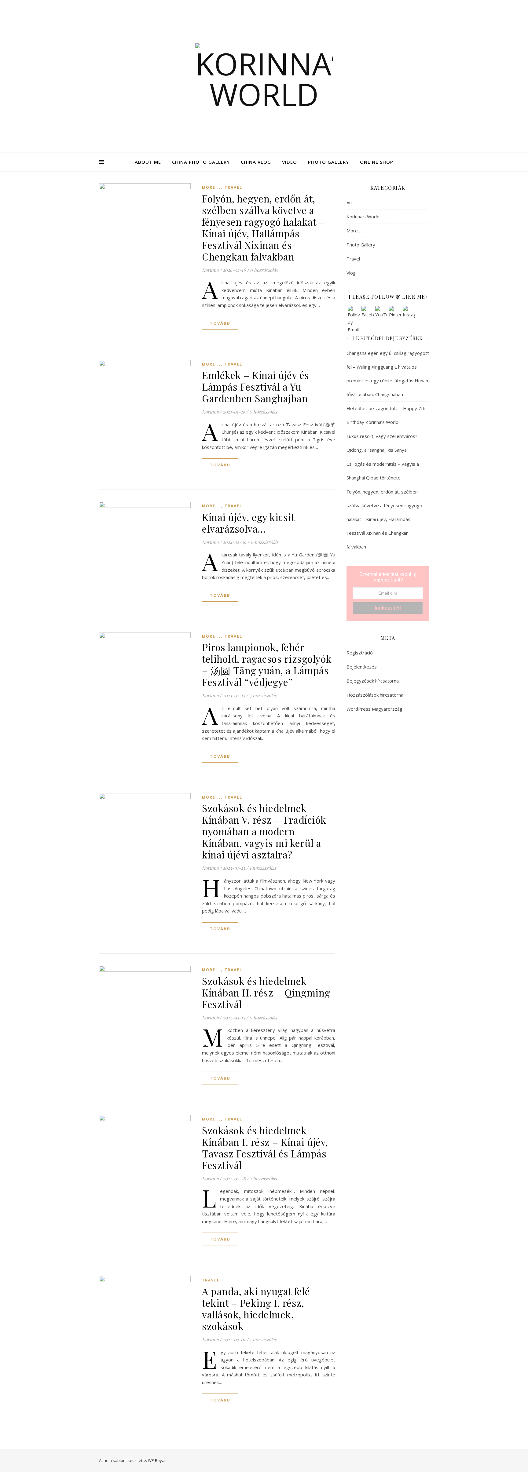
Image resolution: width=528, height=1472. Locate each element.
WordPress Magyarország (374, 709)
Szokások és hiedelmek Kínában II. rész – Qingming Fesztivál (266, 992)
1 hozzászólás (262, 868)
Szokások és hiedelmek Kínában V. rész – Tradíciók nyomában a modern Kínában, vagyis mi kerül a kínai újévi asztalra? (264, 831)
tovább (220, 323)
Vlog (351, 273)
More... (211, 187)
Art (349, 202)
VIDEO (289, 162)
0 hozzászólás (264, 270)
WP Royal (156, 1460)
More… (353, 231)
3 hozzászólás (263, 695)
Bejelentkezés (361, 667)
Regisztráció (359, 653)
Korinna (210, 270)
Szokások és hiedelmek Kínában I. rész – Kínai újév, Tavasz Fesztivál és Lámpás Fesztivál (265, 1147)
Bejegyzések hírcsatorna (372, 681)
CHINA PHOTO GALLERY (201, 162)
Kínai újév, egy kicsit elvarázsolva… (248, 522)
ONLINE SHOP (376, 162)
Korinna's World (363, 216)
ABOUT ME (148, 162)
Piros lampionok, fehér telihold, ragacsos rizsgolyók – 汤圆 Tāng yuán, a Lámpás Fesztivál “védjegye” (267, 664)
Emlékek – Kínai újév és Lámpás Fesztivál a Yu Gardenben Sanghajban (255, 386)
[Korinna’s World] (264, 76)
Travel (233, 187)
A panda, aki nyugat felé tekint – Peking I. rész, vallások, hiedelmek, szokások (256, 1308)
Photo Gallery (360, 245)
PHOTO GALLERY (328, 162)
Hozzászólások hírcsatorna (374, 695)
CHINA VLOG (256, 162)
